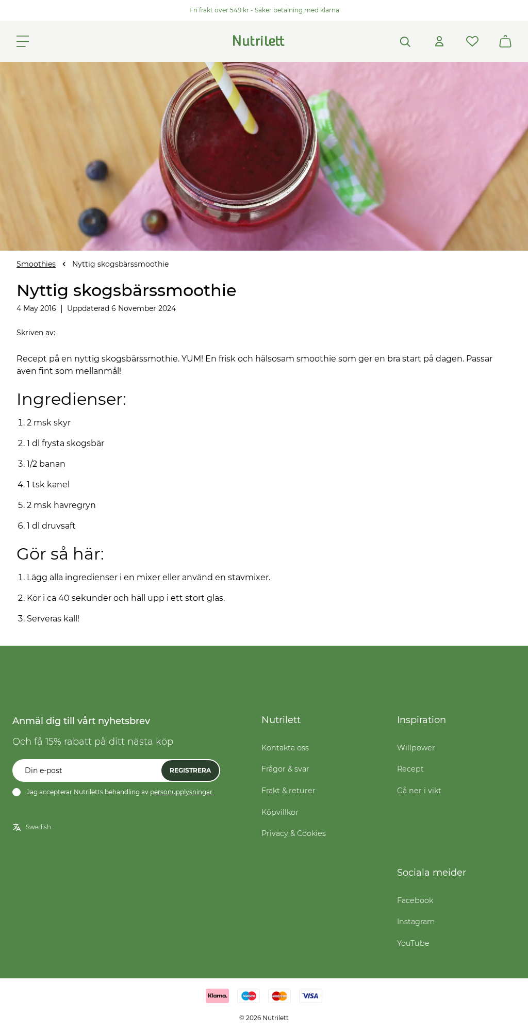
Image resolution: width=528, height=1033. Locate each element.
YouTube (413, 943)
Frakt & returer (288, 790)
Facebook (415, 900)
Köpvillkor (280, 812)
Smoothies (36, 264)
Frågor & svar (285, 769)
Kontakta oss (285, 747)
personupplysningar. (182, 792)
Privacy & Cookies (293, 833)
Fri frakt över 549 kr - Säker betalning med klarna (264, 10)
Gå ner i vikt (419, 790)
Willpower (416, 747)
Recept (410, 769)
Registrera (190, 770)
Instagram (416, 921)
